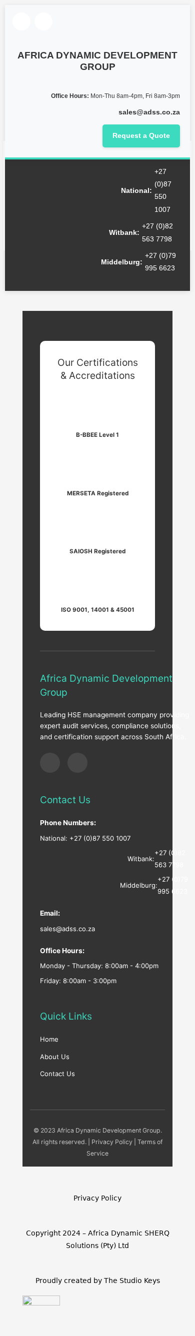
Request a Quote (141, 135)
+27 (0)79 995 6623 (160, 262)
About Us (55, 1057)
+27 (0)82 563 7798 (157, 232)
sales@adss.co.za (149, 112)
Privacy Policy (112, 1142)
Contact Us (57, 1074)
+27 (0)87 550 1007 (163, 190)
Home (49, 1039)
